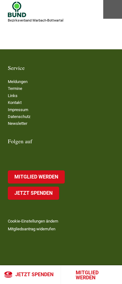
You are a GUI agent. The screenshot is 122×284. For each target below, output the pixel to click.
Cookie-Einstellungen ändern (33, 221)
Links (13, 95)
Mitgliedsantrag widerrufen (31, 229)
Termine (15, 88)
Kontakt (15, 102)
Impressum (18, 109)
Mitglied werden (87, 275)
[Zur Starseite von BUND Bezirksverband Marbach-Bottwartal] (17, 9)
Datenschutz (19, 116)
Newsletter (17, 123)
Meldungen (18, 81)
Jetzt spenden (34, 274)
